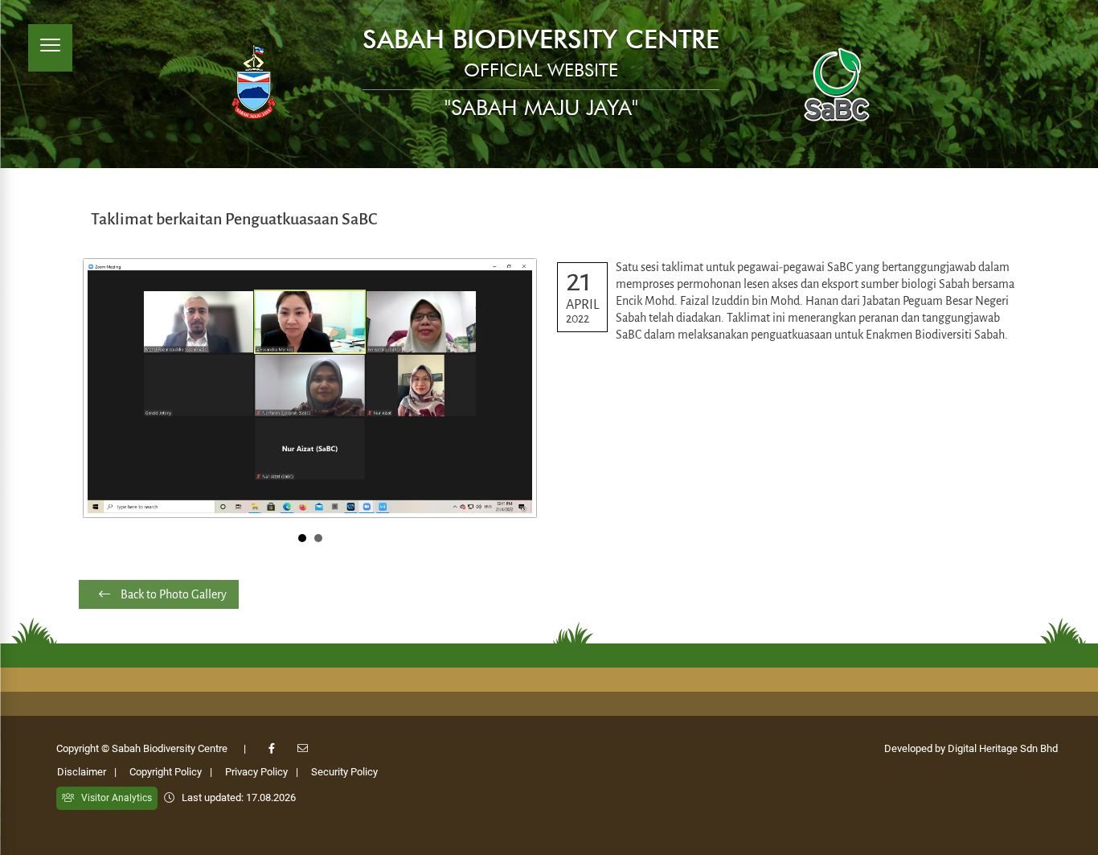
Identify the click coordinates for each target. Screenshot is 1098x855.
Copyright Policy (165, 772)
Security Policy (344, 772)
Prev (104, 388)
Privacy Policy (256, 772)
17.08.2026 (271, 797)
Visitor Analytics (113, 798)
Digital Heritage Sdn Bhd (1003, 748)
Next (516, 388)
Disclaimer (81, 772)
